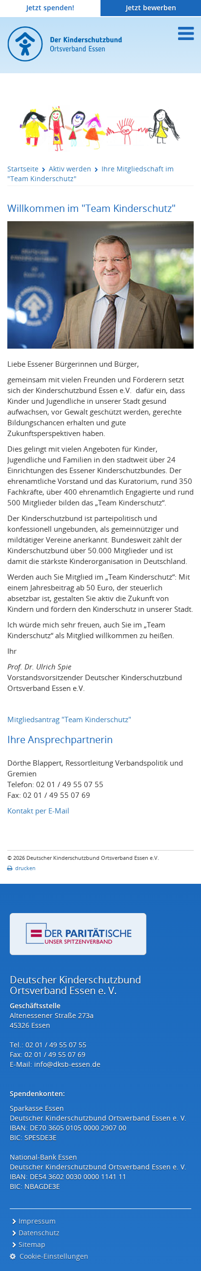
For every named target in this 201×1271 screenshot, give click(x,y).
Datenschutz (39, 1232)
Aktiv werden (70, 168)
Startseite (23, 168)
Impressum (37, 1221)
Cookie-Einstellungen (52, 1256)
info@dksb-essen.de (67, 1064)
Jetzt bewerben (151, 7)
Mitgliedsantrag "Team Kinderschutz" (69, 719)
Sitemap (32, 1244)
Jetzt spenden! (50, 7)
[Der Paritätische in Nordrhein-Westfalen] (78, 934)
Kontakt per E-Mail (38, 810)
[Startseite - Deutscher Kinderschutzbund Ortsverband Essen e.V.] (87, 43)
